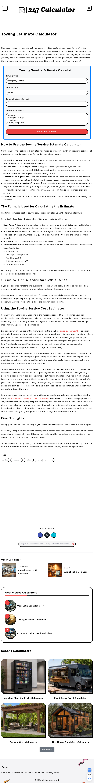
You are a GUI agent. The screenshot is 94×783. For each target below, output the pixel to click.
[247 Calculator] (47, 9)
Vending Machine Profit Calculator (23, 698)
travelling (49, 460)
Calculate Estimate (47, 131)
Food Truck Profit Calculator (70, 698)
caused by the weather (69, 331)
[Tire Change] (47, 120)
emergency (16, 460)
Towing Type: (12, 76)
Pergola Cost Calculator (23, 742)
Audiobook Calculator (75, 572)
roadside (29, 460)
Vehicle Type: (12, 87)
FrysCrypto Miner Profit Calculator (35, 633)
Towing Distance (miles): (17, 99)
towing (39, 460)
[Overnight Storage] (47, 118)
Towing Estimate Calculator (31, 619)
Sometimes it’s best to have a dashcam (30, 398)
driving (5, 460)
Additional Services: (15, 110)
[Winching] (47, 115)
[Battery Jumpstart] (47, 123)
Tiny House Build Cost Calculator (70, 742)
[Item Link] (10, 605)
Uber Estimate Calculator (30, 606)
